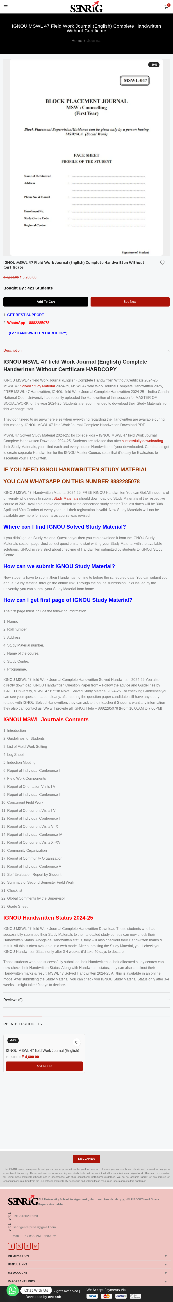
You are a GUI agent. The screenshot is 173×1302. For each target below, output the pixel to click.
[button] (44, 1066)
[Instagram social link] (27, 1246)
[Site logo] (86, 6)
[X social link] (19, 1246)
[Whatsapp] (13, 1290)
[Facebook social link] (11, 1246)
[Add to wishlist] (162, 262)
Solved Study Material (37, 386)
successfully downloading (142, 441)
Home (76, 40)
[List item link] (88, 1216)
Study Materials (65, 498)
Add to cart (46, 301)
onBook (54, 1297)
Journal (94, 40)
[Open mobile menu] (5, 6)
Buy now (130, 301)
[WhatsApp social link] (35, 1246)
